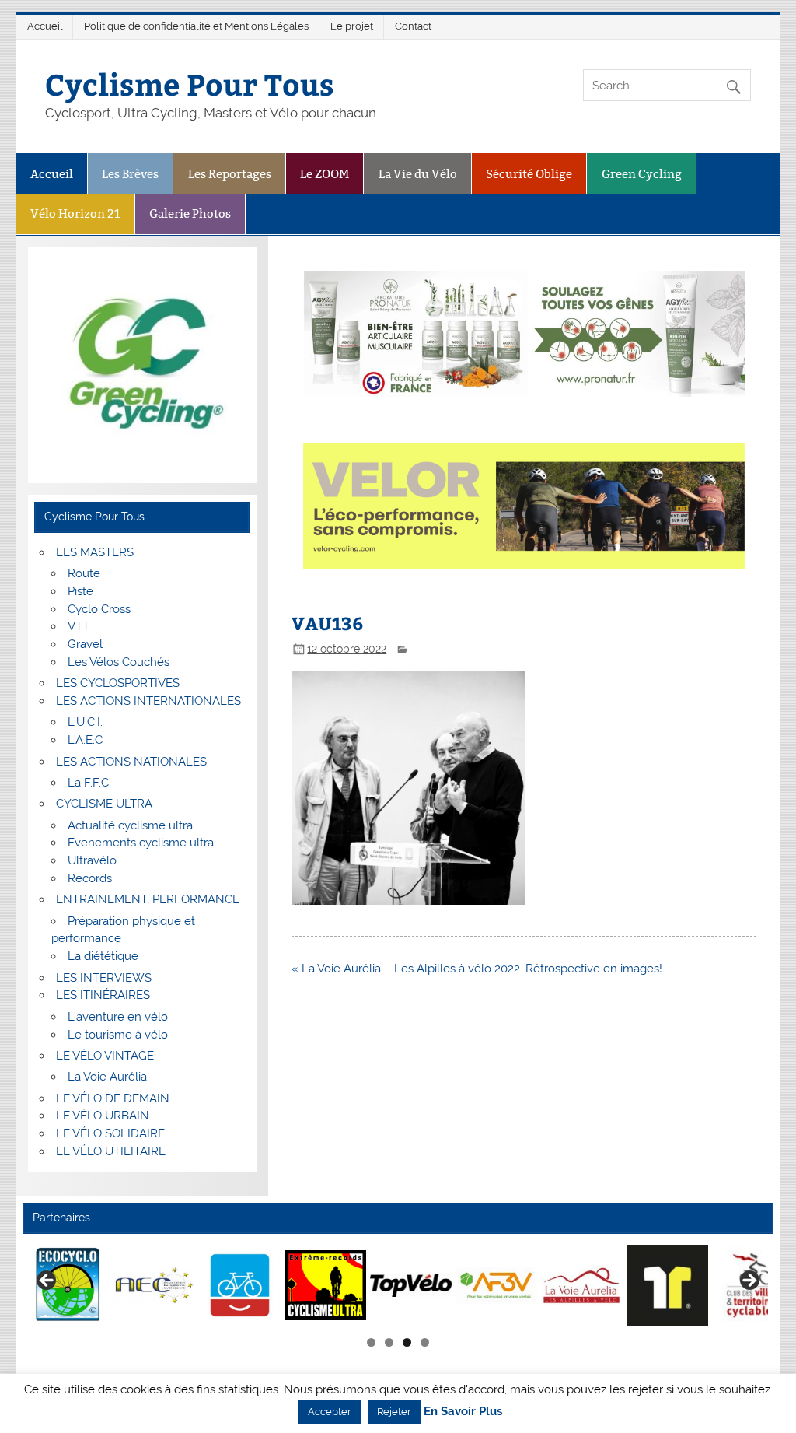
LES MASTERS (95, 552)
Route (84, 573)
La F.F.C (88, 783)
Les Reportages (229, 173)
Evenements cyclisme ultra (141, 843)
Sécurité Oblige (529, 173)
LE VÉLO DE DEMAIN (112, 1098)
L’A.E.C (85, 740)
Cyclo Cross (99, 609)
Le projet (351, 26)
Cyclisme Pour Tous (189, 83)
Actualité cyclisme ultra (130, 825)
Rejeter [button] (394, 1411)
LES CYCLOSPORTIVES (118, 683)
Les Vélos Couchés (118, 662)
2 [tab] (389, 1342)
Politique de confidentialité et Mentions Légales (196, 26)
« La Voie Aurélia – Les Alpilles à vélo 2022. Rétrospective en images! (477, 969)
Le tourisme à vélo (118, 1035)
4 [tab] (425, 1342)
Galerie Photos (190, 213)
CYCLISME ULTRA (104, 804)
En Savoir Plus (463, 1411)
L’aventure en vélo (118, 1017)
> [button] (748, 1281)
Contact (413, 26)
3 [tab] (407, 1342)
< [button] (47, 1281)
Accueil (45, 26)
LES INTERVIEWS (104, 978)
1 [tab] (371, 1342)
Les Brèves (130, 173)
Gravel (85, 644)
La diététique (103, 956)
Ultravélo (92, 860)
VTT (78, 626)
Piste (80, 591)
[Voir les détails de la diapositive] (69, 1285)
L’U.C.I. (85, 722)
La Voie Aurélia (107, 1077)
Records (90, 878)
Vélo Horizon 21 (75, 213)
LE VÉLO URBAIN (102, 1116)
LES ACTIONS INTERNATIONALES (148, 701)
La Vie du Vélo (418, 173)
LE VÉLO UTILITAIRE (111, 1151)
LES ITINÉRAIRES (103, 995)
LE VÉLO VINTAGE (105, 1056)
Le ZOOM (324, 173)
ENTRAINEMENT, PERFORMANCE (147, 899)
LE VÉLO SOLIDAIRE (110, 1133)
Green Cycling (642, 173)
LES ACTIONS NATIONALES (131, 762)
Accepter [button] (329, 1411)
